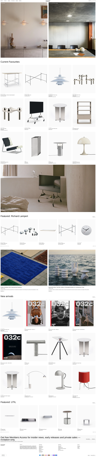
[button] (93, 1)
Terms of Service (41, 449)
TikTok (78, 447)
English (89, 455)
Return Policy (41, 447)
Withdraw (40, 448)
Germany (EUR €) (93, 455)
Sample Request (60, 447)
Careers (59, 449)
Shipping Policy (41, 446)
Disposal (40, 450)
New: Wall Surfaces (60, 450)
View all (94, 216)
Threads (78, 448)
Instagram (78, 446)
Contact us (59, 446)
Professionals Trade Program (62, 448)
